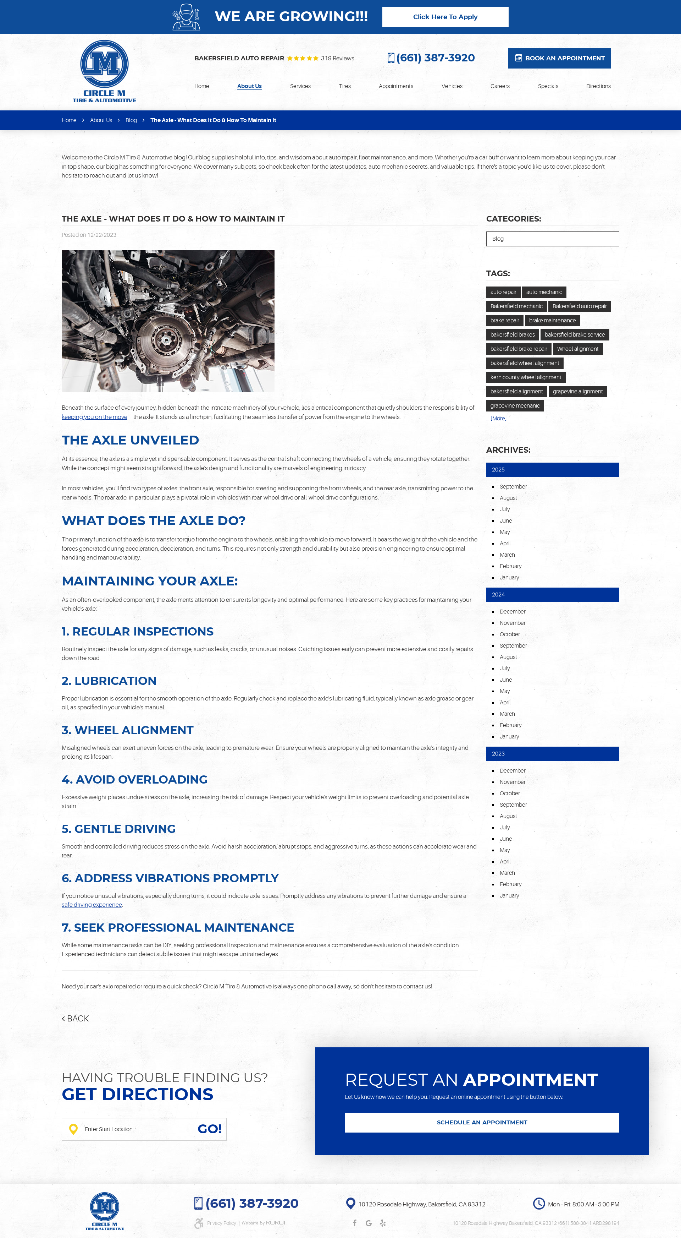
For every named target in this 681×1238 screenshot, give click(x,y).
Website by (263, 1223)
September (513, 487)
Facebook (354, 1223)
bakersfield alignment (517, 391)
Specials (548, 86)
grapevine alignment (578, 391)
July (505, 509)
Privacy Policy (222, 1223)
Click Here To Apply (445, 17)
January (509, 577)
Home (201, 86)
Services (300, 86)
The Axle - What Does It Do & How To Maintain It (213, 120)
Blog (131, 120)
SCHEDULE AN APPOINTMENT (482, 1122)
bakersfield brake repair (519, 349)
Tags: (498, 274)
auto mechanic (544, 292)
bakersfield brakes (513, 335)
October (510, 634)
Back (78, 1019)
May (505, 532)
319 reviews (337, 58)
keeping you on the (87, 417)
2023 (498, 754)
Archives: (508, 450)
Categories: (513, 219)
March (507, 555)
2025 (498, 470)
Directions (598, 86)
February (511, 566)
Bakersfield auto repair (580, 306)
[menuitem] (201, 86)
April (505, 543)
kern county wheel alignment (526, 377)
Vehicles (452, 86)
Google (368, 1223)
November (513, 623)
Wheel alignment (578, 349)
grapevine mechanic (515, 406)
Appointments (396, 86)
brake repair (505, 320)
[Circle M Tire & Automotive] (104, 71)
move (120, 417)
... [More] (496, 418)
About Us (249, 86)
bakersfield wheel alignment (525, 363)
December (513, 612)
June (506, 521)
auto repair (503, 292)
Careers (500, 86)
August (508, 498)
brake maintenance (552, 320)
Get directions (138, 1095)
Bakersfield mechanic (517, 306)
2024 (498, 594)
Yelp (383, 1223)
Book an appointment (565, 58)
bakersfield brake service (575, 335)
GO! (210, 1129)
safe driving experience (92, 904)
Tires (345, 86)
